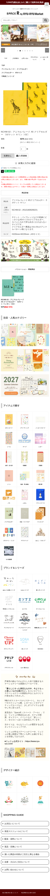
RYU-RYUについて (34, 58)
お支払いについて (12, 824)
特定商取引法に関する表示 (28, 892)
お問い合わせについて (14, 870)
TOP (5, 58)
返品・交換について (13, 847)
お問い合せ (25, 58)
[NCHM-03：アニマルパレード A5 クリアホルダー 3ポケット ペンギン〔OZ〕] (13, 286)
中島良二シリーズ (8, 76)
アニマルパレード (8, 69)
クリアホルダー (22, 69)
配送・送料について (13, 839)
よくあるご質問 (44, 58)
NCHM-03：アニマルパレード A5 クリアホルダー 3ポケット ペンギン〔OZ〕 (12, 302)
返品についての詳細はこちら (12, 168)
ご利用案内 (15, 58)
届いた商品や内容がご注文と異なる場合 (21, 854)
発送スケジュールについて (16, 831)
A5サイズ (18, 73)
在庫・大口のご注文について (17, 862)
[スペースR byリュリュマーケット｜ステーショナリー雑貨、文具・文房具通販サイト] (25, 15)
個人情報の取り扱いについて (10, 892)
